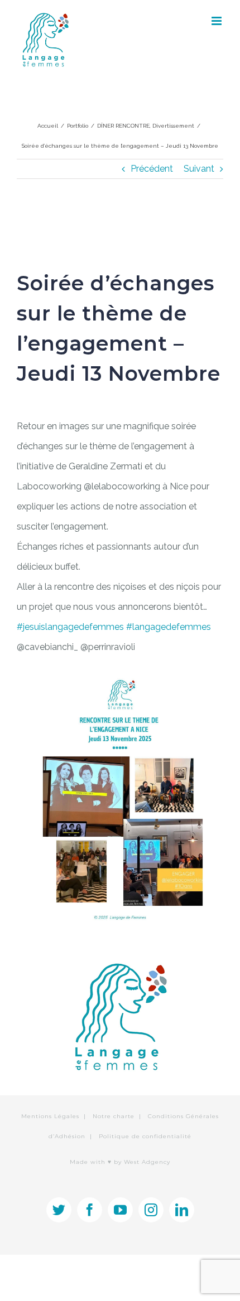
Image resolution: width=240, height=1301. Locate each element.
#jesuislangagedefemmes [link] (70, 627)
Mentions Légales (50, 1116)
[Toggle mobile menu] (217, 21)
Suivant (199, 168)
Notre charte (114, 1116)
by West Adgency (142, 1162)
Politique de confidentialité (145, 1136)
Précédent (152, 168)
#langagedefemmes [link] (168, 627)
